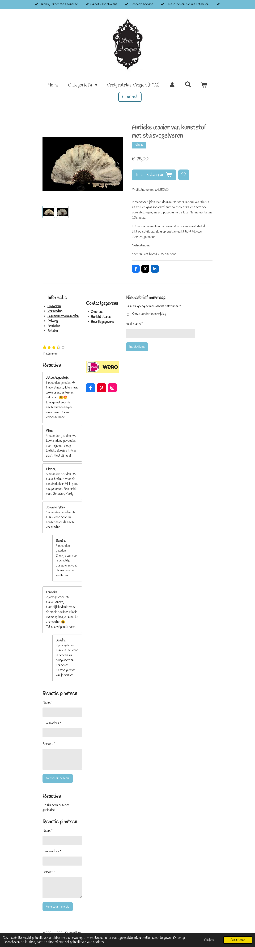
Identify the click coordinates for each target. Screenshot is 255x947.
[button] (48, 212)
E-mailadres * (51, 723)
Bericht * (48, 744)
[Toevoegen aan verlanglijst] (183, 174)
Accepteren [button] (238, 940)
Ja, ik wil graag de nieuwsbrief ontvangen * (153, 306)
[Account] (172, 85)
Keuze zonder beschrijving (149, 314)
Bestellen (54, 326)
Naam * (47, 702)
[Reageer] (73, 383)
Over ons (97, 312)
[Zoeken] (188, 84)
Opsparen (54, 306)
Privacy (53, 321)
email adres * (134, 324)
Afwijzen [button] (209, 940)
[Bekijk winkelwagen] (204, 85)
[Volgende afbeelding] (117, 164)
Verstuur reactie (57, 778)
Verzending (55, 311)
